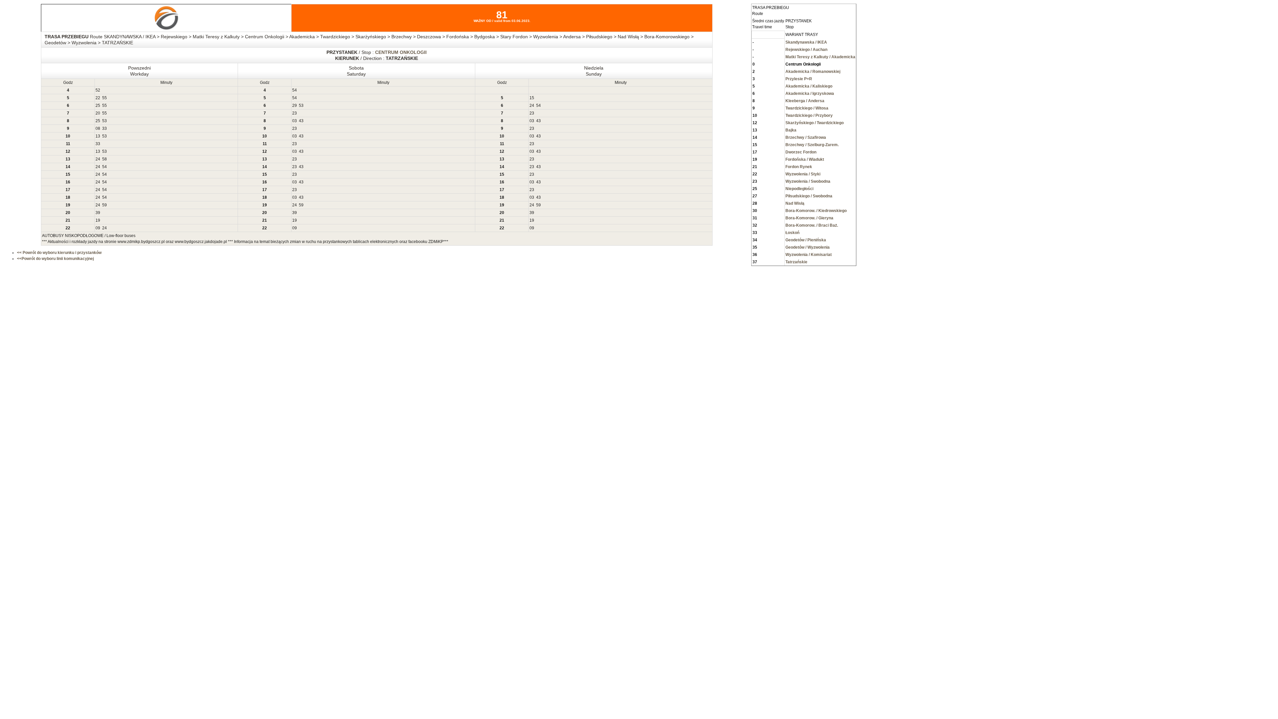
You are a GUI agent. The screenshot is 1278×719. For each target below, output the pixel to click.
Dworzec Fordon (800, 152)
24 (532, 105)
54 (294, 90)
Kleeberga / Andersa (804, 101)
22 (98, 98)
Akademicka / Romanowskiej (812, 71)
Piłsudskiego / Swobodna (808, 196)
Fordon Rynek (798, 166)
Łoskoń (792, 232)
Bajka (790, 130)
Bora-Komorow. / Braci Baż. (811, 225)
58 (104, 159)
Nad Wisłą (794, 203)
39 (98, 212)
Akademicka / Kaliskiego (808, 86)
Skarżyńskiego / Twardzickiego (814, 122)
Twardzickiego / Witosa (806, 108)
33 (104, 128)
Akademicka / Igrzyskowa (809, 93)
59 (104, 205)
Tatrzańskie (796, 262)
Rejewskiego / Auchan (806, 49)
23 (294, 113)
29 (294, 105)
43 (301, 121)
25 (98, 105)
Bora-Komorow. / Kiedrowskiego (816, 210)
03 (294, 121)
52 (98, 90)
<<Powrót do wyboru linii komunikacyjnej (55, 258)
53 (301, 105)
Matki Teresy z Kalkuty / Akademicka (820, 57)
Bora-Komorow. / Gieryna (809, 218)
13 (98, 136)
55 (104, 98)
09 (98, 228)
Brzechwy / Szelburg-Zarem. (812, 144)
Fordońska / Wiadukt (804, 159)
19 (98, 220)
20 (98, 113)
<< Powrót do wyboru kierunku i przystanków (59, 252)
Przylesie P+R (798, 79)
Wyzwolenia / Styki (802, 174)
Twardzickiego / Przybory (809, 115)
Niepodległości (799, 188)
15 (532, 98)
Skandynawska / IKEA (806, 42)
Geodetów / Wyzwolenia (807, 247)
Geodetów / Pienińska (805, 240)
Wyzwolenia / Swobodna (807, 181)
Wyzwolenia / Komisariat (808, 254)
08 (98, 128)
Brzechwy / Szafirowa (805, 137)
